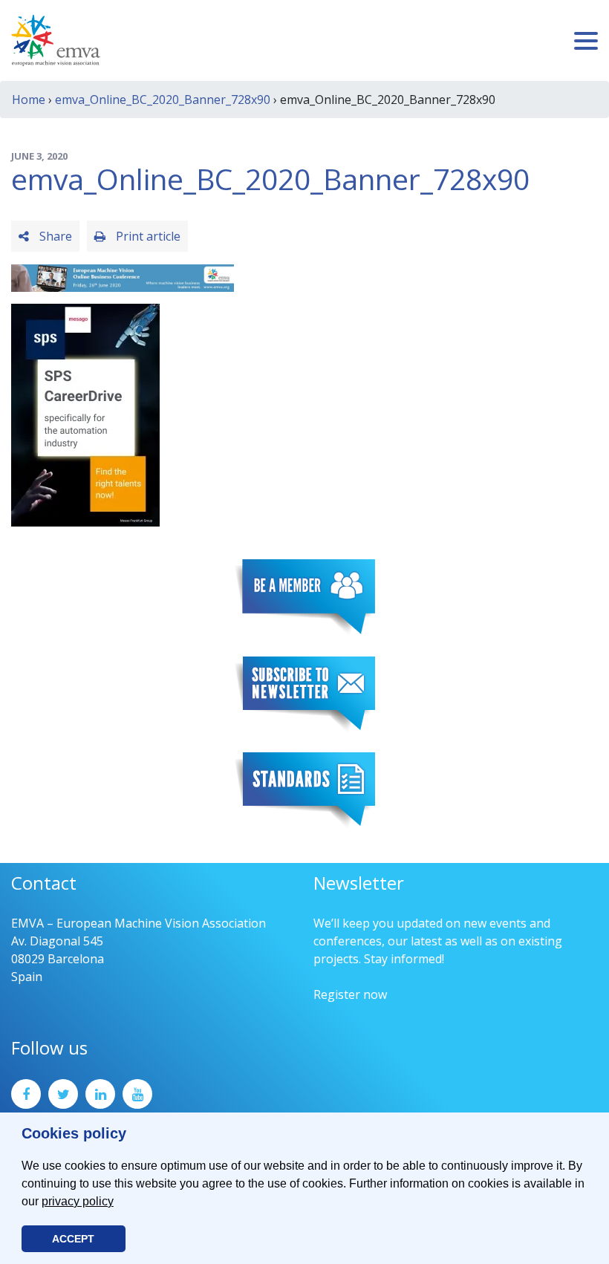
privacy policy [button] (78, 1201)
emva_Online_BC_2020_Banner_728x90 (162, 99)
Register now (350, 994)
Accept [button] (73, 1239)
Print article (146, 236)
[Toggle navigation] (586, 41)
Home (28, 99)
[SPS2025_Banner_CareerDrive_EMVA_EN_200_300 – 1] (85, 413)
